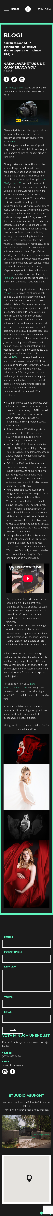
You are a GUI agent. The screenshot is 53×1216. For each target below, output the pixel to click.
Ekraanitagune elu (16, 50)
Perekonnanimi (13, 952)
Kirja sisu (10, 967)
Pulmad (36, 50)
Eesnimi (8, 937)
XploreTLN (29, 46)
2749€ (24, 687)
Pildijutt (9, 54)
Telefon (9, 997)
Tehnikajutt (11, 46)
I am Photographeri (14, 87)
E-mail (8, 1012)
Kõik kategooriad (15, 43)
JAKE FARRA (44, 9)
